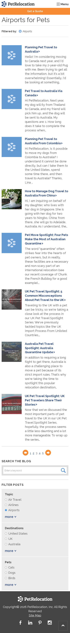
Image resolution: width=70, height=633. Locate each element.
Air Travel (14, 499)
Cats (11, 567)
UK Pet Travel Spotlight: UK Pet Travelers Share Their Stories (45, 400)
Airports (14, 510)
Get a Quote (35, 11)
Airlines (13, 505)
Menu (65, 4)
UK (10, 538)
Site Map (35, 615)
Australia (14, 544)
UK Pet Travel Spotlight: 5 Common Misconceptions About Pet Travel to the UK (44, 296)
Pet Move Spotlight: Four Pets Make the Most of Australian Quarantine (46, 239)
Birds (11, 578)
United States (18, 533)
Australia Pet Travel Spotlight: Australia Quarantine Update (39, 348)
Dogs (11, 572)
